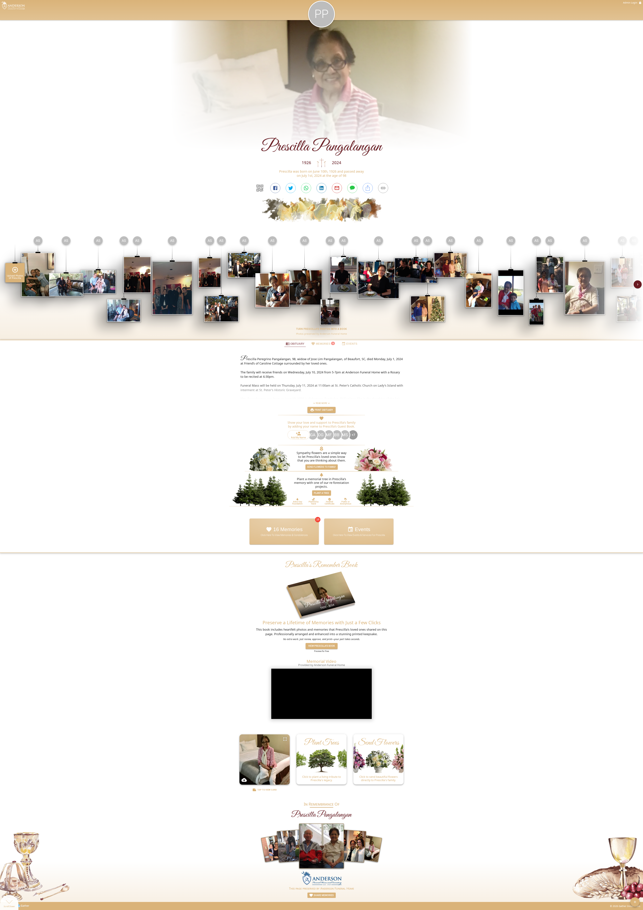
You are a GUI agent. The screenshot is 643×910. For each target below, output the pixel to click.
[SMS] (352, 188)
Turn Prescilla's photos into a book (321, 329)
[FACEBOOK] (275, 188)
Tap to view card (267, 789)
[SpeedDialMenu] (635, 902)
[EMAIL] (337, 188)
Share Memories (323, 895)
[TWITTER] (291, 188)
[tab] (295, 343)
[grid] (321, 287)
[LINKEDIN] (321, 188)
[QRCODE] (260, 188)
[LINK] (383, 188)
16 (317, 519)
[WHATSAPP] (306, 188)
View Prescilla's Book (321, 646)
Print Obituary (323, 410)
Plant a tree (321, 493)
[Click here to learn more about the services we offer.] (321, 878)
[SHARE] (368, 188)
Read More (321, 403)
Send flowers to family (321, 467)
